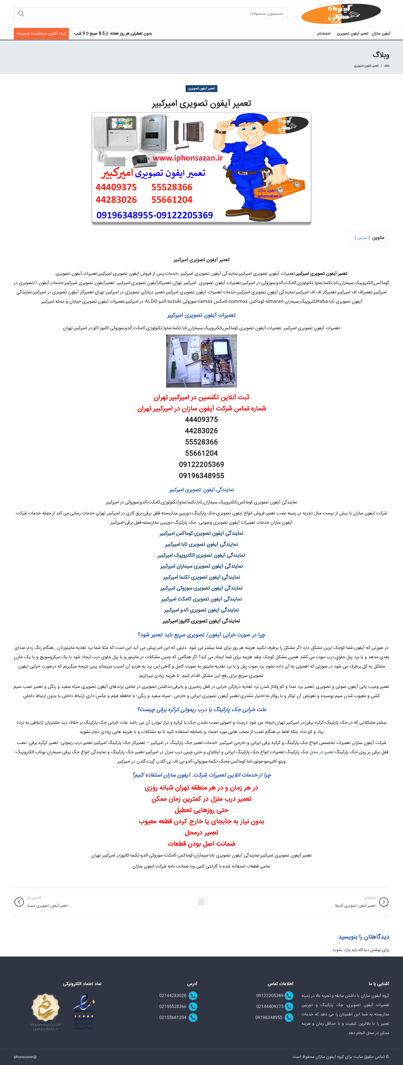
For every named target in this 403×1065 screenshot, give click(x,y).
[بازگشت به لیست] (201, 902)
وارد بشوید (341, 950)
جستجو (21, 13)
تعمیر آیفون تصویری (366, 66)
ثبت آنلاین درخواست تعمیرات (41, 33)
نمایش (362, 238)
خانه (386, 66)
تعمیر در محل (322, 752)
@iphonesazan (25, 1057)
